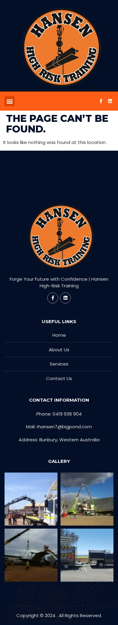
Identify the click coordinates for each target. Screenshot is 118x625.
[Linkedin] (109, 101)
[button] (10, 101)
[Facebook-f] (100, 101)
